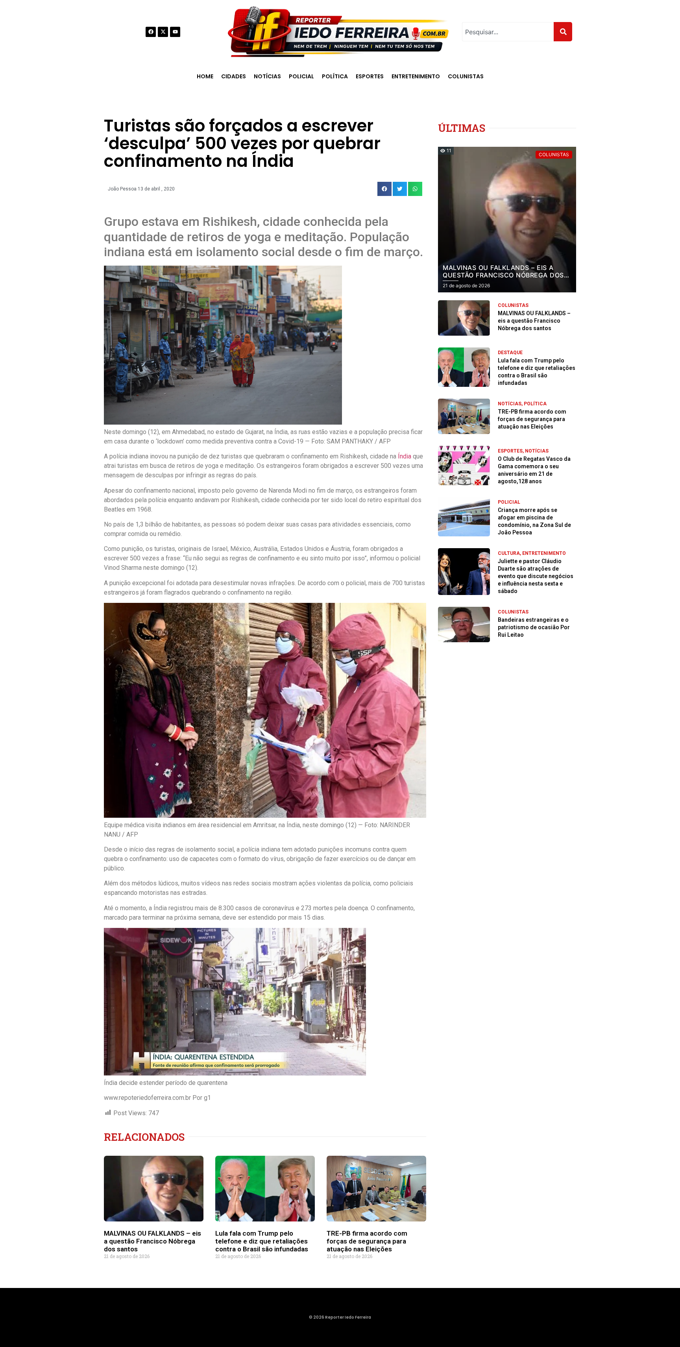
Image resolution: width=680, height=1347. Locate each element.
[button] (384, 189)
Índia (403, 456)
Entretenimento (416, 76)
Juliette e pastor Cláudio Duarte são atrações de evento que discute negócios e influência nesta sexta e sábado (535, 576)
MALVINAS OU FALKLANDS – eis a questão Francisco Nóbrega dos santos (152, 1241)
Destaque (510, 352)
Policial (301, 76)
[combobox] (508, 31)
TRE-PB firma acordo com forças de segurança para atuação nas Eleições (367, 1241)
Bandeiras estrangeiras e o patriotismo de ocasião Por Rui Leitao (534, 627)
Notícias (267, 76)
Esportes (370, 76)
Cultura (509, 553)
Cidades (233, 76)
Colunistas (466, 76)
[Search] (563, 31)
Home (205, 76)
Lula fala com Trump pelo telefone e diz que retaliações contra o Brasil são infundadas (261, 1241)
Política (335, 76)
